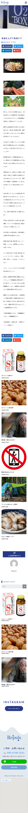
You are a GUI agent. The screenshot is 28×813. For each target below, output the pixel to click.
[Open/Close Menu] (25, 3)
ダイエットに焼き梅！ (8, 407)
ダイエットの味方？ (7, 375)
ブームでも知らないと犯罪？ (10, 504)
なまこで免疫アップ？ (8, 536)
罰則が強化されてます (8, 472)
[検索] (24, 586)
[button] (14, 708)
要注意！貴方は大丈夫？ (9, 440)
